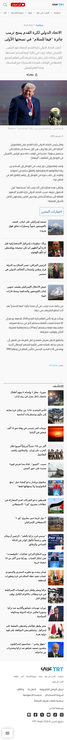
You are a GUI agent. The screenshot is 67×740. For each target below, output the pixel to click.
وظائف (20, 689)
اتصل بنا (32, 689)
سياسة (39, 25)
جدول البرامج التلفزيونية (52, 689)
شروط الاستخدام (54, 695)
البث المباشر (16, 5)
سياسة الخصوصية (32, 695)
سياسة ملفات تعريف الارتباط (49, 700)
